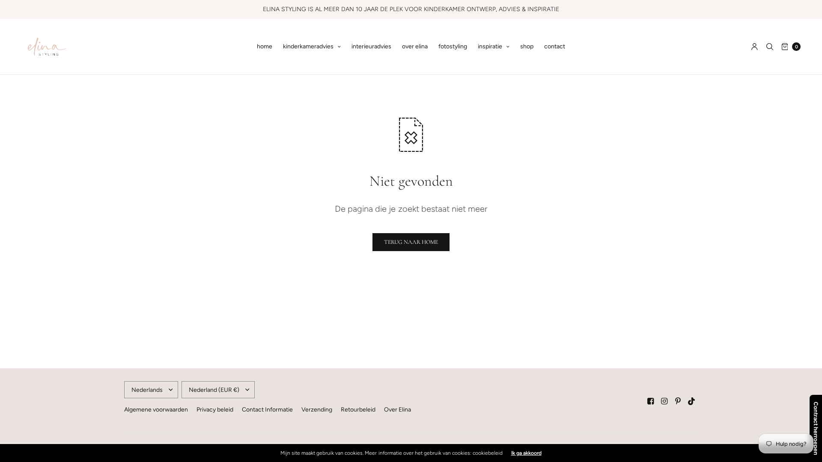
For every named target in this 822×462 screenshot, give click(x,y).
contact (554, 46)
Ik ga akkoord (526, 453)
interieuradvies (371, 46)
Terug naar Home (411, 242)
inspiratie (490, 46)
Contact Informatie (267, 409)
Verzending (316, 409)
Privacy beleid (215, 409)
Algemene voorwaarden (156, 409)
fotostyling (452, 46)
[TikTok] (692, 401)
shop (526, 46)
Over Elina (397, 409)
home (264, 46)
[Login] (754, 46)
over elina (415, 46)
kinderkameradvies (308, 46)
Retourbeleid (358, 409)
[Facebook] (651, 401)
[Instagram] (664, 401)
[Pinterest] (678, 401)
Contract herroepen (816, 428)
